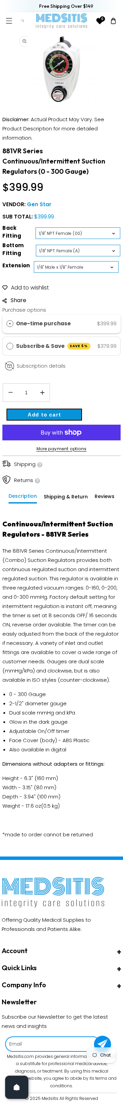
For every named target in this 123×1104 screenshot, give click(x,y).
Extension (16, 265)
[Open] (16, 1087)
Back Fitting (11, 231)
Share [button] (18, 300)
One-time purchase (43, 323)
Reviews (104, 496)
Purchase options (24, 309)
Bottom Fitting (13, 249)
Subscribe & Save (52, 346)
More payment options (62, 449)
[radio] (9, 324)
